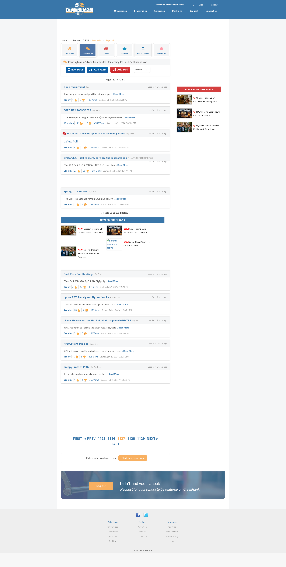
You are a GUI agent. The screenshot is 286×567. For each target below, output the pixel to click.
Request (193, 11)
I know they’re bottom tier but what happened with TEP (98, 320)
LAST (115, 443)
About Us (172, 526)
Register (213, 4)
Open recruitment (75, 87)
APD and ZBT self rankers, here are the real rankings (95, 158)
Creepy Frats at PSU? (77, 367)
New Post (76, 69)
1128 (131, 438)
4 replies (68, 170)
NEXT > (152, 438)
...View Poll (71, 141)
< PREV (89, 438)
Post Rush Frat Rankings (79, 274)
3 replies (68, 310)
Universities (120, 11)
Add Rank (99, 69)
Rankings (177, 11)
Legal (172, 541)
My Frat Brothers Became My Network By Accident (88, 253)
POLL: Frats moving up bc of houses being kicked (96, 133)
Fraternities (140, 11)
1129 (141, 438)
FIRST (77, 438)
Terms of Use (172, 531)
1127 (121, 438)
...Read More (118, 94)
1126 (111, 438)
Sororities (159, 11)
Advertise (142, 526)
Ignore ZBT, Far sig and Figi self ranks (86, 297)
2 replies (68, 147)
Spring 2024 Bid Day (76, 191)
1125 (101, 438)
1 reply (67, 100)
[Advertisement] (115, 407)
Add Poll (122, 69)
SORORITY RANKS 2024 (78, 110)
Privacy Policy (172, 536)
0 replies (68, 333)
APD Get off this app (76, 344)
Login (201, 4)
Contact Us (211, 11)
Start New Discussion (133, 458)
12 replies (69, 123)
